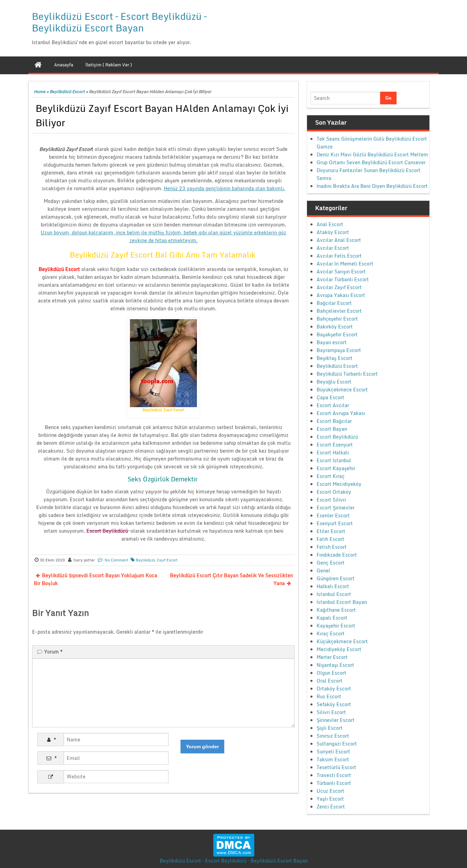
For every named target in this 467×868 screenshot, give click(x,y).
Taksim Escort (333, 759)
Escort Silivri (331, 500)
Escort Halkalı (333, 452)
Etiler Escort (331, 531)
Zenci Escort (331, 807)
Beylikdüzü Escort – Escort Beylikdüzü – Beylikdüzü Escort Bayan (119, 22)
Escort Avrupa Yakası (341, 413)
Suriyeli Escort (333, 751)
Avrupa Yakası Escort (341, 295)
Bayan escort (332, 342)
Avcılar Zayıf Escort (339, 287)
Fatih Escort (330, 539)
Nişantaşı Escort (335, 665)
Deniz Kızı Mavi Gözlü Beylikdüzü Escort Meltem (372, 154)
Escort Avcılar (333, 405)
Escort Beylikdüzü (337, 437)
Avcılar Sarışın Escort (341, 271)
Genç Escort (331, 563)
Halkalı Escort (333, 586)
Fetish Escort (332, 547)
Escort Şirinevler (336, 507)
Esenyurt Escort (335, 523)
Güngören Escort (336, 578)
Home (39, 91)
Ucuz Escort (330, 791)
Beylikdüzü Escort (67, 91)
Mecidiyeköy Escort (339, 649)
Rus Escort (329, 696)
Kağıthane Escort (336, 610)
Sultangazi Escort (337, 744)
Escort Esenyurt (335, 445)
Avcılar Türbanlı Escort (343, 279)
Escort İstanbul (334, 460)
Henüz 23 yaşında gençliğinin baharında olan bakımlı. (224, 188)
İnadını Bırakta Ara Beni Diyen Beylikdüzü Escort (372, 186)
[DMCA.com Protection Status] (233, 844)
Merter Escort (332, 657)
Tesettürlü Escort (336, 767)
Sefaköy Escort (334, 704)
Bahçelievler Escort (339, 311)
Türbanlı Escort (334, 783)
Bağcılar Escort (334, 303)
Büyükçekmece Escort (342, 389)
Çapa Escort (330, 397)
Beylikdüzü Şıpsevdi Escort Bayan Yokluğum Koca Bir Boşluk (95, 579)
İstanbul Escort (334, 594)
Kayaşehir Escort (336, 626)
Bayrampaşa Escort (339, 350)
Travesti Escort (334, 775)
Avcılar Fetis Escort (339, 256)
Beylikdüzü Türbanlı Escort (347, 374)
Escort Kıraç (331, 476)
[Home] (38, 64)
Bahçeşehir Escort (337, 319)
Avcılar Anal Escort (339, 240)
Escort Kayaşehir (336, 468)
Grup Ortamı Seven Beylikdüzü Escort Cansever (371, 162)
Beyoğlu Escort (334, 382)
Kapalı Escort (332, 618)
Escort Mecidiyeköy (339, 484)
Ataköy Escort (333, 232)
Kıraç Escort (331, 633)
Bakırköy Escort (335, 327)
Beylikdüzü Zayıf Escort (157, 560)
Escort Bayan (332, 429)
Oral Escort (330, 681)
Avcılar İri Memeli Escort (345, 264)
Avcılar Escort (333, 248)
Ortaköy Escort (334, 688)
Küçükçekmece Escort (342, 641)
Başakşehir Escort (337, 334)
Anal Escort (330, 224)
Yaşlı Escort (330, 799)
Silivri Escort (331, 712)
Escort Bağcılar (334, 421)
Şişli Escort (330, 728)
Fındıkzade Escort (337, 555)
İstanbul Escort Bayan (342, 602)
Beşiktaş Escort (334, 358)
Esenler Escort (333, 515)
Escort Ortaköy (334, 492)
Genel (323, 570)
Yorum (53, 652)
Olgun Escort (331, 673)
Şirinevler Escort (336, 720)
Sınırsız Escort (333, 736)
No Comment (117, 560)
